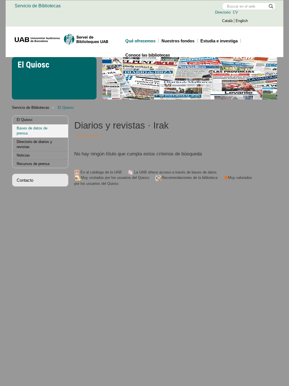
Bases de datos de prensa (32, 131)
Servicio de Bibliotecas (38, 5)
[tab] (40, 180)
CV (235, 12)
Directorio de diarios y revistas (34, 144)
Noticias (23, 155)
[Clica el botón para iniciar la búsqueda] (270, 6)
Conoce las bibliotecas (147, 55)
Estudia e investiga (219, 41)
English (242, 21)
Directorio (223, 12)
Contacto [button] (25, 180)
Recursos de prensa (33, 164)
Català (227, 21)
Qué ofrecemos (140, 41)
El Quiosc (25, 120)
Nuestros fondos (177, 41)
